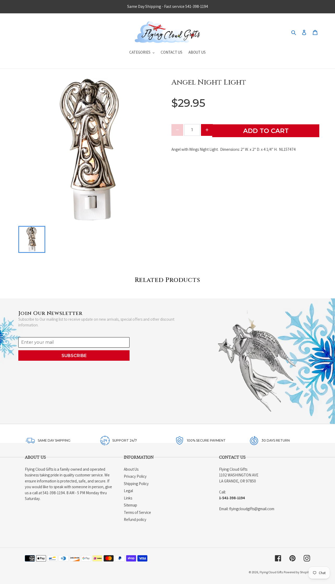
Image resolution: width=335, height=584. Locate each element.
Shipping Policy (136, 483)
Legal (128, 490)
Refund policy (135, 519)
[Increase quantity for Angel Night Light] (207, 130)
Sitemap (130, 505)
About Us (131, 469)
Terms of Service (137, 512)
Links (128, 498)
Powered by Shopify (297, 572)
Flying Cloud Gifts (271, 572)
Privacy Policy (135, 476)
